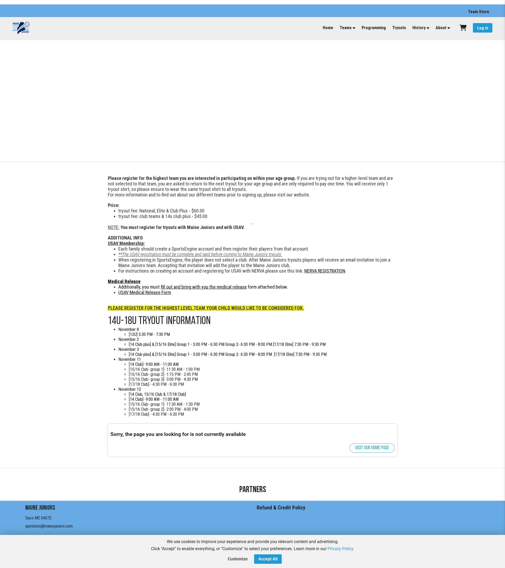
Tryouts (399, 27)
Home (328, 27)
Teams (346, 27)
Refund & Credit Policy (281, 507)
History (419, 27)
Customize (238, 558)
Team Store (478, 11)
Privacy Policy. (340, 548)
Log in (482, 27)
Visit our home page (372, 448)
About (441, 27)
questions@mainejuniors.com (49, 526)
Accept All (267, 558)
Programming (374, 27)
